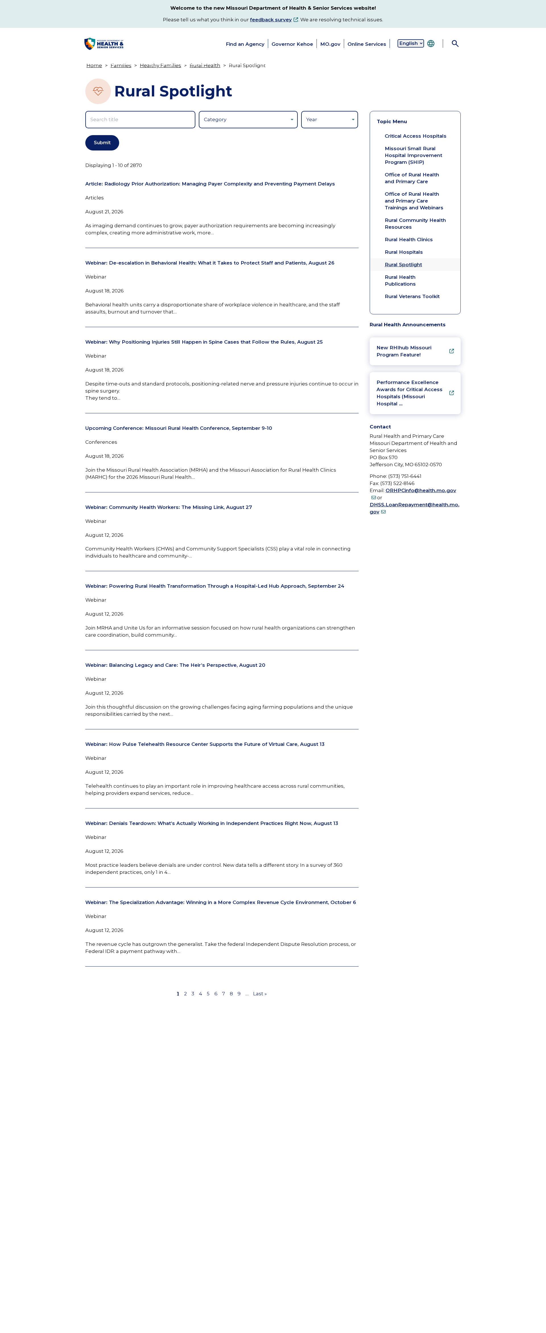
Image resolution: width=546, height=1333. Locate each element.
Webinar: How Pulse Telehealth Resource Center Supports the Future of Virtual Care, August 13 (204, 744)
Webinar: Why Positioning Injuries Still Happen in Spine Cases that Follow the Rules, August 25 (204, 342)
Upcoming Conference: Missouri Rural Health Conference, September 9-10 (178, 428)
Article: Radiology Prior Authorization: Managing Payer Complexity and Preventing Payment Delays (210, 184)
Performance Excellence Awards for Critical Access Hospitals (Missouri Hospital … (409, 392)
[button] (106, 63)
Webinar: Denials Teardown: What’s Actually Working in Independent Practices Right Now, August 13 (211, 823)
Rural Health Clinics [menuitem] (409, 239)
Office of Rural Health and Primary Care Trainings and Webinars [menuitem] (414, 201)
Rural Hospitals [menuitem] (404, 252)
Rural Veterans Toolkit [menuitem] (412, 296)
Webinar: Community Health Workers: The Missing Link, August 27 (168, 507)
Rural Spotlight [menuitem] (403, 264)
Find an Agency (245, 44)
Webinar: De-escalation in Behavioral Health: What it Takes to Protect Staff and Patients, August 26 (209, 263)
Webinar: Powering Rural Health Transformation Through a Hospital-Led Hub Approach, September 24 (214, 586)
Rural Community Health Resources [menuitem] (415, 223)
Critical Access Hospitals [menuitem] (415, 136)
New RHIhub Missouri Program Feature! (404, 351)
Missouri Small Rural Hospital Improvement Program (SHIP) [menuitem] (413, 155)
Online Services (367, 44)
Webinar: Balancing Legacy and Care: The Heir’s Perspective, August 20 (175, 665)
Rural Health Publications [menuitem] (400, 280)
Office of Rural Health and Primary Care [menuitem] (412, 178)
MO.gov (330, 44)
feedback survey (271, 19)
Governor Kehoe (292, 44)
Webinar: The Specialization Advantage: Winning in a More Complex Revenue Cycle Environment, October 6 (220, 902)
